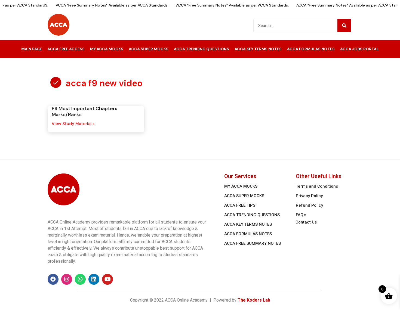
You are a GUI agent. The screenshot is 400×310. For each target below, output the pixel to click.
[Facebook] (53, 279)
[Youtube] (107, 279)
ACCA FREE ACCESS (66, 48)
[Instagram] (66, 279)
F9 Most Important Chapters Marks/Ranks (84, 111)
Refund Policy (309, 205)
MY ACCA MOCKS (106, 48)
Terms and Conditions (317, 186)
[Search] (344, 25)
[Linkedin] (93, 279)
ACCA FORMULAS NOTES (311, 48)
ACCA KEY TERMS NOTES (258, 48)
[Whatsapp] (80, 279)
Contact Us (306, 222)
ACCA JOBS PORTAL (359, 48)
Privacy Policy (309, 195)
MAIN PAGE (31, 48)
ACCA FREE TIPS (239, 205)
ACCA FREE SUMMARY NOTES (252, 243)
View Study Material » (73, 123)
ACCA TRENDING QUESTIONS (201, 48)
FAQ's (301, 214)
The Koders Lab (254, 300)
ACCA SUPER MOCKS (148, 48)
